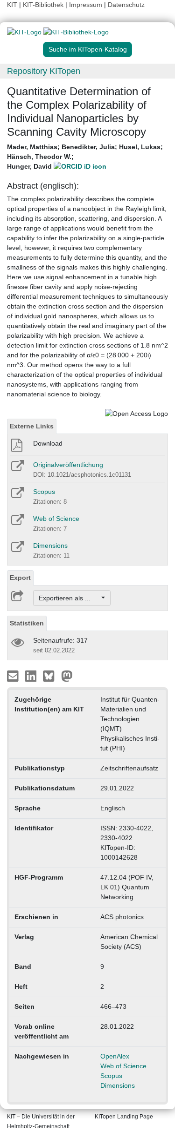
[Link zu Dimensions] (17, 549)
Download (48, 443)
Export (20, 577)
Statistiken (27, 623)
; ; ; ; (85, 156)
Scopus (44, 491)
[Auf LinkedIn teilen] (32, 675)
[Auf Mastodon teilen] (67, 675)
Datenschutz (126, 4)
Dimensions (50, 545)
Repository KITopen (43, 71)
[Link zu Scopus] (17, 496)
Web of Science (56, 518)
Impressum (85, 4)
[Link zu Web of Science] (17, 522)
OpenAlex (114, 1056)
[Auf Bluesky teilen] (51, 675)
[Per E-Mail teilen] (14, 675)
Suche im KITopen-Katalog (88, 49)
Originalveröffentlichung (68, 464)
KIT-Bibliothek (44, 4)
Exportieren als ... (69, 598)
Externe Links (32, 426)
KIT (12, 4)
